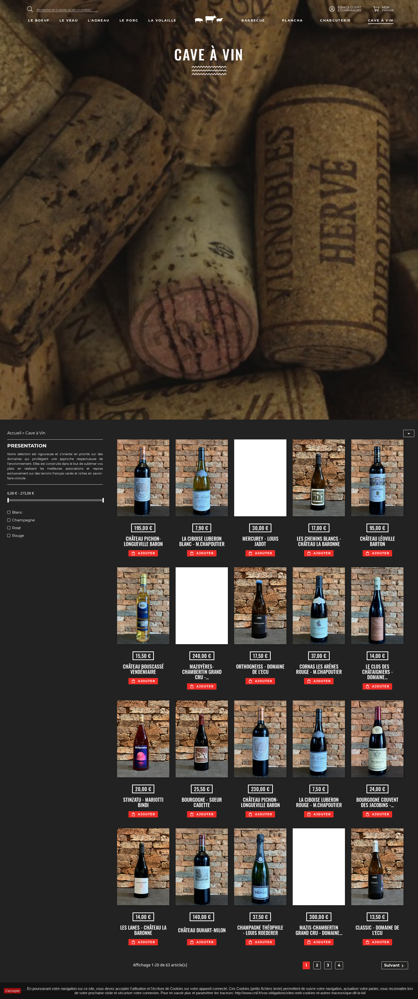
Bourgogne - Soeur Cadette (202, 802)
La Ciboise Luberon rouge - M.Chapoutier (319, 802)
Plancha (292, 20)
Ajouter (146, 553)
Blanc (17, 512)
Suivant (394, 966)
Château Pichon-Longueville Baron (143, 541)
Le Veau (69, 20)
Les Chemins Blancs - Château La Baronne (319, 541)
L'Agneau (98, 20)
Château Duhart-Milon (202, 930)
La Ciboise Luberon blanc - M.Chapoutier (201, 541)
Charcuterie (335, 20)
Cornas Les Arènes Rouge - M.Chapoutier (319, 669)
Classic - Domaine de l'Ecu (377, 930)
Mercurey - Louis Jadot (260, 541)
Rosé (16, 527)
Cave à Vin (381, 20)
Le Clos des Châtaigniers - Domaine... (377, 672)
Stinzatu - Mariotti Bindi (143, 802)
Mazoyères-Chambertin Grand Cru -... (202, 672)
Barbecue (253, 20)
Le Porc (129, 20)
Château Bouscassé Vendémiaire (143, 669)
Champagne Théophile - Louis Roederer (260, 930)
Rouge (18, 535)
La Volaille (162, 20)
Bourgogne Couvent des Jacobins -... (377, 802)
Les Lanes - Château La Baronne (143, 930)
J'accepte (12, 991)
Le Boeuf (38, 20)
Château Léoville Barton (377, 541)
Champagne (23, 520)
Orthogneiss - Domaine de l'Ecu (260, 669)
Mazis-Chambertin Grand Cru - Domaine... (319, 930)
